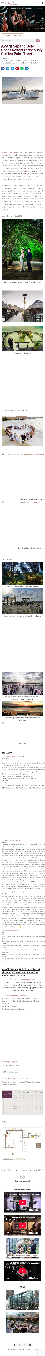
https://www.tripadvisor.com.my (13, 756)
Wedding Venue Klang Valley (30, 63)
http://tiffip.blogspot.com (10, 930)
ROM (25, 171)
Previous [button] (2, 18)
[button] (3, 68)
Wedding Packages (10, 152)
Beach (8, 61)
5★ (4, 61)
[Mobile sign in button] (42, 3)
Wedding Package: (9, 1062)
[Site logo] (13, 3)
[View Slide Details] (22, 19)
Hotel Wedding (19, 61)
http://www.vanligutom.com (11, 840)
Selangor (12, 63)
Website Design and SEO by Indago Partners (22, 1349)
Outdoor (27, 61)
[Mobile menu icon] (2, 3)
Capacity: (5, 1082)
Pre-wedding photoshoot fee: (13, 1078)
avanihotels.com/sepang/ (19, 996)
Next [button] (42, 18)
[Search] (38, 40)
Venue (18, 63)
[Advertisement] (22, 128)
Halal (12, 61)
